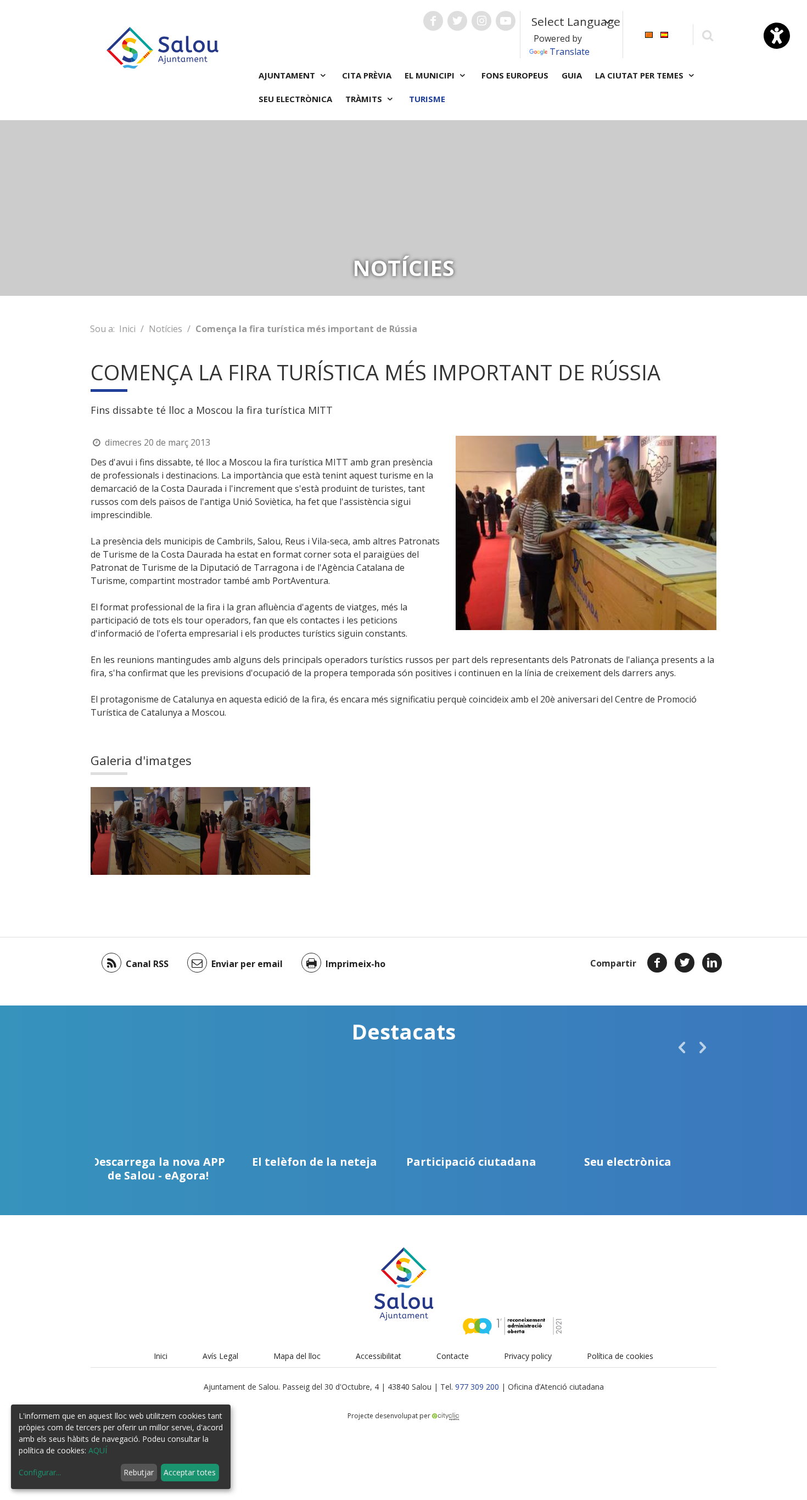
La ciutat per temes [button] (640, 75)
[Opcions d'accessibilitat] (777, 35)
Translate (570, 52)
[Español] (664, 34)
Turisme (427, 98)
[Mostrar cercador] (707, 35)
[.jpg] (145, 831)
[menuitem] (648, 34)
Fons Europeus (514, 75)
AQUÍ (97, 1450)
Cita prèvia (366, 75)
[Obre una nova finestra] (433, 21)
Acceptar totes (190, 1472)
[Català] (649, 34)
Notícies (165, 329)
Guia (572, 75)
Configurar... (40, 1472)
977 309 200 (477, 1386)
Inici (127, 329)
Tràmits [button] (364, 98)
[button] (682, 1047)
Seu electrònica (295, 98)
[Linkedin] (712, 963)
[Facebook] (657, 963)
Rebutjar (139, 1472)
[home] (162, 47)
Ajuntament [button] (288, 75)
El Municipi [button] (431, 75)
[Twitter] (684, 963)
